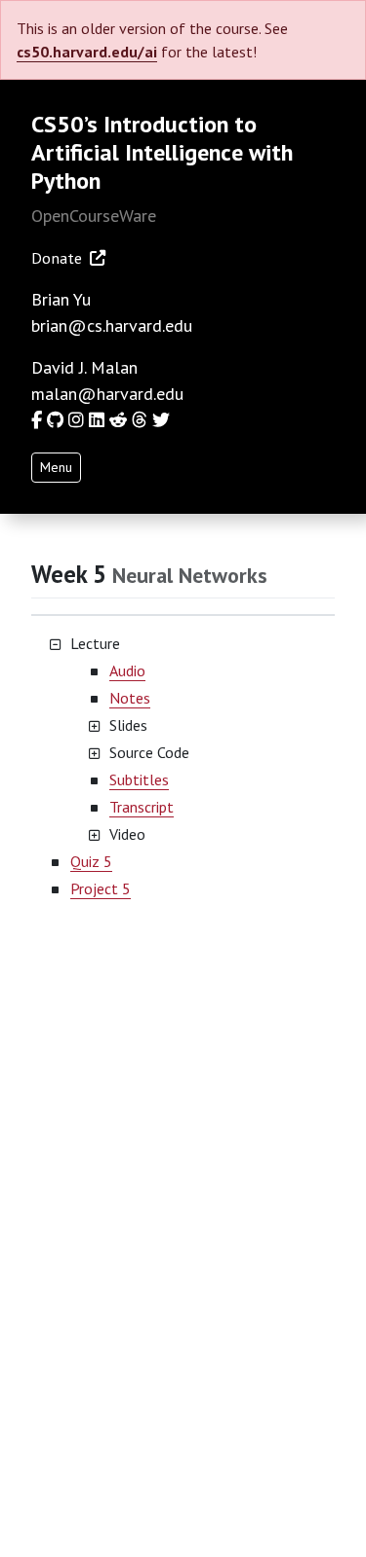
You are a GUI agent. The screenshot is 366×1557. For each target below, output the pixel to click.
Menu (56, 467)
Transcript (141, 806)
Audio (127, 670)
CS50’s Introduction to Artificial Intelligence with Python (162, 152)
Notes (129, 697)
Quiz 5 (91, 861)
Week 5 (71, 574)
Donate (56, 258)
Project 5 (100, 888)
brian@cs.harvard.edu (111, 325)
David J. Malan (84, 367)
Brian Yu (61, 299)
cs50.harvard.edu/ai (87, 51)
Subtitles (139, 779)
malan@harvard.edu (107, 393)
